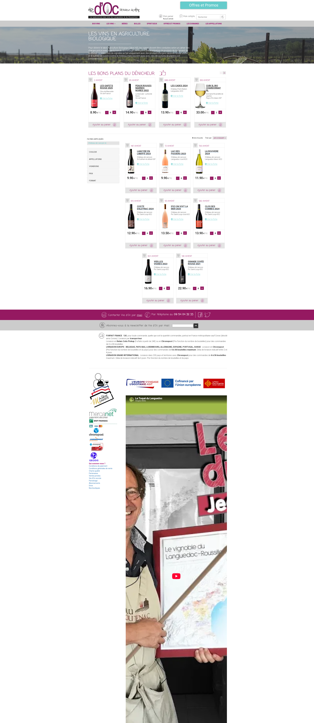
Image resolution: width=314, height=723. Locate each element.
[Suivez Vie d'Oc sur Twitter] (207, 315)
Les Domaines (193, 24)
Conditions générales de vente (100, 468)
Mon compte (189, 16)
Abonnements (94, 483)
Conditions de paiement (98, 466)
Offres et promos (172, 24)
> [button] (224, 72)
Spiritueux (152, 24)
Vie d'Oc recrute (95, 478)
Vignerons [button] (94, 166)
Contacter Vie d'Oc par (125, 315)
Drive (91, 486)
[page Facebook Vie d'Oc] (201, 315)
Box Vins (96, 24)
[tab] (103, 151)
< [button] (221, 72)
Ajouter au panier (102, 124)
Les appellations (214, 24)
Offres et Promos (203, 5)
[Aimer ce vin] (90, 80)
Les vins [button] (110, 24)
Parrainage (93, 481)
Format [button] (92, 181)
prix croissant (219, 138)
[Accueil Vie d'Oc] (114, 10)
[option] (104, 102)
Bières (125, 24)
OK (196, 326)
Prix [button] (91, 173)
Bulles (137, 24)
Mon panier (168, 16)
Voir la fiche (107, 98)
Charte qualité (94, 471)
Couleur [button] (93, 152)
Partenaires (93, 473)
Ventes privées (94, 476)
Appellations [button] (95, 159)
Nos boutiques (94, 488)
